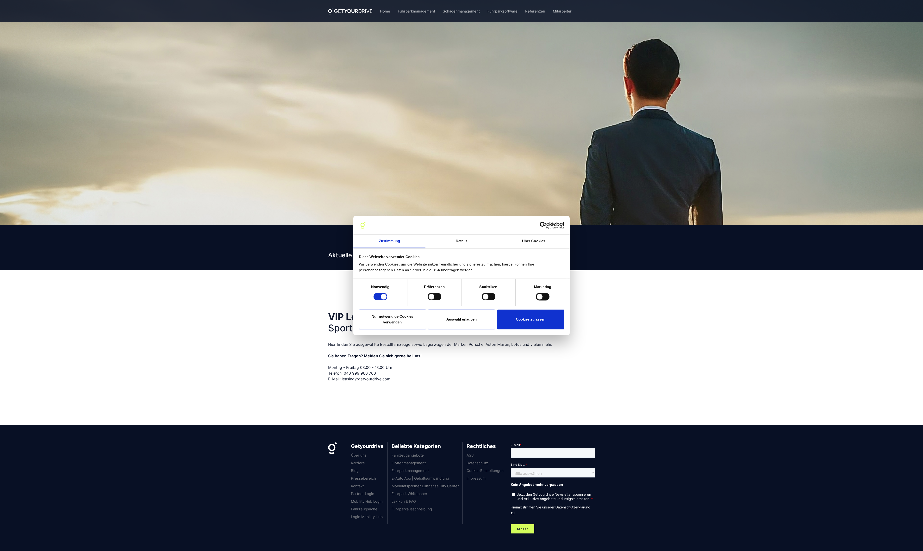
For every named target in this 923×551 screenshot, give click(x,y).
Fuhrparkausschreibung (412, 509)
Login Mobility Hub (367, 516)
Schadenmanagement (461, 11)
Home (385, 11)
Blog (355, 470)
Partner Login (362, 493)
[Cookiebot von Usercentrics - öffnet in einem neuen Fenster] (543, 225)
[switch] (434, 296)
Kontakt (357, 486)
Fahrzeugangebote (408, 455)
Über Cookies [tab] (533, 241)
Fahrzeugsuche (364, 509)
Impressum (476, 478)
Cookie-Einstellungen (485, 470)
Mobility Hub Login (367, 501)
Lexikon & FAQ (404, 501)
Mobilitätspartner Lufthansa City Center (425, 486)
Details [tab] (462, 241)
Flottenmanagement (409, 463)
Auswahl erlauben (461, 319)
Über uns (359, 455)
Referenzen (535, 11)
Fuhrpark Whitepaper (409, 493)
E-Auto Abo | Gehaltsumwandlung (420, 478)
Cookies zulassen (530, 319)
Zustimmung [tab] (389, 241)
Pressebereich (363, 478)
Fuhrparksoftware (502, 11)
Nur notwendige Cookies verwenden (392, 319)
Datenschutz (477, 463)
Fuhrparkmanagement (416, 11)
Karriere (358, 463)
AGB (470, 455)
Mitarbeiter (562, 11)
